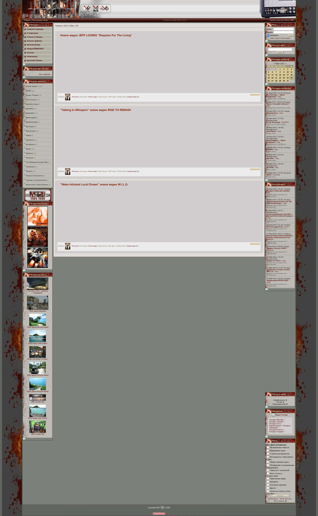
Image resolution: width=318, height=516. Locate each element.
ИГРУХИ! (270, 167)
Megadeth (30, 113)
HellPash (269, 239)
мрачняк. (270, 158)
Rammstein (31, 131)
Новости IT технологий (279, 470)
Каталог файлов (34, 41)
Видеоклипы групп (277, 450)
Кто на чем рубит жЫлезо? (277, 104)
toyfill (268, 282)
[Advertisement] (280, 341)
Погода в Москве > (277, 420)
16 (284, 75)
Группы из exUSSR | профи (276, 124)
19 (269, 78)
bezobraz (285, 122)
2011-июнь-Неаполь (37, 311)
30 (284, 81)
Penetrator (75, 97)
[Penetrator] (68, 97)
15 (280, 75)
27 (272, 81)
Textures (29, 158)
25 (291, 78)
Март (72, 26)
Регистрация (37, 20)
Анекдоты (274, 482)
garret (287, 227)
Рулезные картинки (278, 485)
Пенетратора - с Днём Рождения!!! (275, 96)
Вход (46, 20)
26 (269, 81)
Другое (273, 488)
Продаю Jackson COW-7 (276, 248)
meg (279, 97)
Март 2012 (280, 64)
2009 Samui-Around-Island (37, 327)
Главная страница (35, 29)
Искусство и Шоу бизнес (37, 185)
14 (276, 75)
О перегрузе (32, 33)
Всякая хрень (271, 115)
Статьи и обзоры (34, 37)
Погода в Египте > (276, 430)
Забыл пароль (275, 38)
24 (288, 78)
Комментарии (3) (133, 97)
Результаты (274, 499)
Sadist (28, 135)
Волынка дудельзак (274, 227)
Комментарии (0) (132, 246)
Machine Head (32, 104)
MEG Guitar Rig (37, 402)
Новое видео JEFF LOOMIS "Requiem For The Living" (96, 35)
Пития (268, 175)
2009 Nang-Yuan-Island (37, 343)
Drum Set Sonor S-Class (38, 359)
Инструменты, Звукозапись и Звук (278, 108)
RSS (292, 20)
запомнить (274, 35)
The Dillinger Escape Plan (37, 162)
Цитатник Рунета (34, 60)
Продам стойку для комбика (278, 191)
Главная (27, 20)
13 (272, 75)
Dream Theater (32, 95)
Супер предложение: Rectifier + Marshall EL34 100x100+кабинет (279, 215)
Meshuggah (31, 118)
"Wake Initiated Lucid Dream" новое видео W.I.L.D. (94, 184)
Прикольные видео (278, 478)
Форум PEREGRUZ (35, 49)
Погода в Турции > (277, 432)
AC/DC (28, 91)
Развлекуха (32, 56)
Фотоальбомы (33, 45)
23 (284, 78)
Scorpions (30, 144)
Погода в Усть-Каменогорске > (275, 425)
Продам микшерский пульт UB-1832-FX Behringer (279, 202)
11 (291, 72)
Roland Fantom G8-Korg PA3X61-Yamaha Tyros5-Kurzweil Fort (279, 236)
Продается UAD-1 (273, 261)
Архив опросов (285, 499)
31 (288, 81)
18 (291, 75)
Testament (30, 167)
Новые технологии (34, 176)
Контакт (30, 53)
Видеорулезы (272, 113)
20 (272, 78)
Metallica (29, 109)
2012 (66, 26)
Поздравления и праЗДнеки (276, 98)
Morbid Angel (31, 122)
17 (288, 75)
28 (276, 81)
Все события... (45, 74)
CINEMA (269, 149)
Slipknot (29, 153)
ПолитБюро (271, 131)
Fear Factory (31, 100)
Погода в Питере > (277, 422)
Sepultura (30, 140)
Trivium (29, 171)
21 (276, 78)
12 (269, 75)
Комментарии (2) (133, 171)
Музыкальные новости (279, 447)
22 (280, 78)
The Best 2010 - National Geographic (38, 292)
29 (280, 81)
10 (288, 72)
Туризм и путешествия (36, 180)
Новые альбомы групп (279, 462)
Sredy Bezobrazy (273, 122)
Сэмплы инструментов (279, 454)
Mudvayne (30, 126)
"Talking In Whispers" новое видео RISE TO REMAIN (95, 110)
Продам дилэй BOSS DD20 (277, 280)
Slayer (28, 149)
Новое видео (32, 86)
